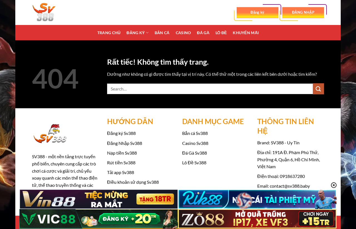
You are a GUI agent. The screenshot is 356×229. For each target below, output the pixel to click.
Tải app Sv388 (120, 172)
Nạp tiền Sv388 (122, 152)
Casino (183, 32)
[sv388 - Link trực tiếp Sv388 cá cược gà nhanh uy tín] (60, 12)
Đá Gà (203, 32)
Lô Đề (221, 32)
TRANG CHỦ (109, 32)
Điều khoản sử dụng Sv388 (133, 182)
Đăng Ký (136, 32)
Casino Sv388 (195, 143)
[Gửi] (318, 88)
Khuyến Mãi (246, 32)
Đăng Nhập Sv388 (124, 143)
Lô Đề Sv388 (194, 162)
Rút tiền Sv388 (121, 162)
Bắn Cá (162, 32)
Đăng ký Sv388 (121, 133)
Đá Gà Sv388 (194, 152)
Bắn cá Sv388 (195, 133)
